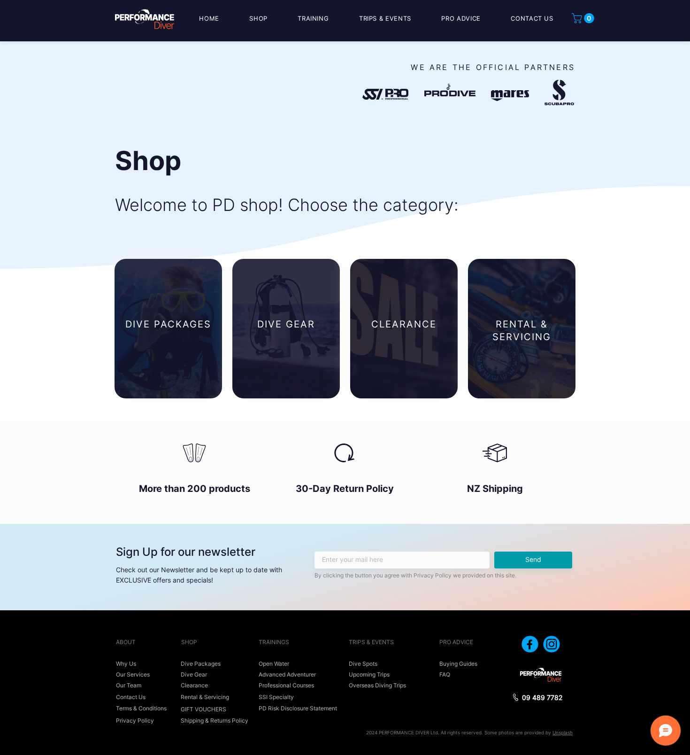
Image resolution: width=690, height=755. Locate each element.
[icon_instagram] (551, 644)
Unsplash (562, 732)
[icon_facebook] (529, 644)
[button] (584, 18)
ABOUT (126, 642)
